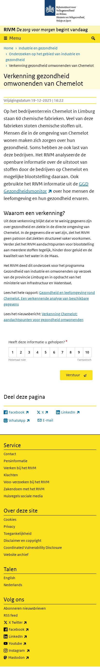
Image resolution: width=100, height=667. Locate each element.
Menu (15, 38)
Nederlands (13, 585)
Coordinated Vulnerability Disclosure (33, 547)
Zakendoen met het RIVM (24, 489)
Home (8, 48)
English (9, 577)
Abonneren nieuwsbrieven (25, 608)
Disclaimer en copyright (22, 540)
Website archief (16, 554)
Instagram (30, 650)
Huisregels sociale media (23, 496)
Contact (10, 454)
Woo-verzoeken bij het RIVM (26, 482)
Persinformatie (15, 461)
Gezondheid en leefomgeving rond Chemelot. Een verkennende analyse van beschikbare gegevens (49, 298)
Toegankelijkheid (18, 533)
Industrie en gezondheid (38, 48)
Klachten (11, 475)
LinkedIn (29, 636)
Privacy (9, 526)
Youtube (28, 643)
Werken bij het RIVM (20, 468)
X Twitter (28, 622)
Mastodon (29, 657)
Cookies (10, 519)
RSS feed (11, 615)
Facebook (29, 629)
